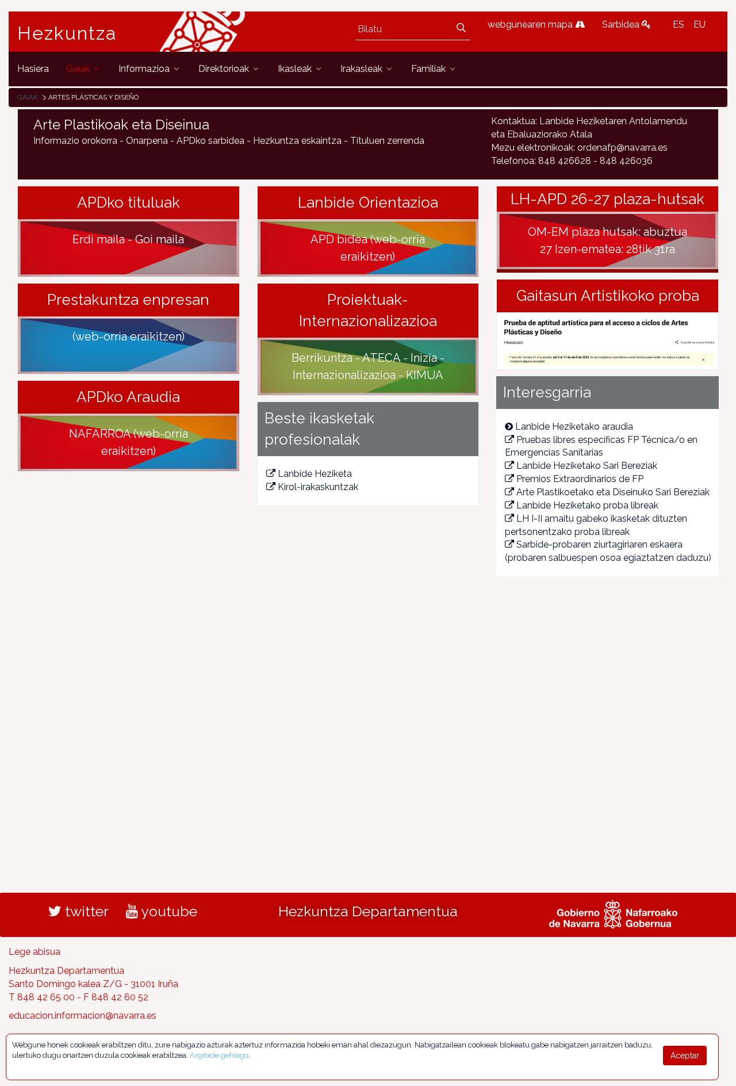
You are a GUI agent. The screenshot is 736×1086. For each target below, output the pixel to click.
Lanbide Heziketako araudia (574, 426)
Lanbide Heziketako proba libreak (587, 505)
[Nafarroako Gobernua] (613, 912)
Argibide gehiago (219, 1055)
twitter (85, 911)
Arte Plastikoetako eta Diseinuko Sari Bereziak (613, 492)
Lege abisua (34, 951)
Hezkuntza (67, 33)
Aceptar (684, 1055)
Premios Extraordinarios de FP (579, 478)
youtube (167, 911)
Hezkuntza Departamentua (368, 911)
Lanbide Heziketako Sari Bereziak (586, 465)
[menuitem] (33, 69)
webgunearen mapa (531, 24)
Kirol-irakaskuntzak (318, 486)
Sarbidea (622, 24)
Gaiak (27, 97)
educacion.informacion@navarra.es (82, 1015)
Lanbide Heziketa (315, 473)
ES (678, 24)
